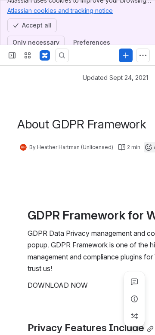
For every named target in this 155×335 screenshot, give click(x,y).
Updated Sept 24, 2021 (115, 77)
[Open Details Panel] (134, 299)
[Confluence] (45, 55)
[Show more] (143, 55)
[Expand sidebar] (12, 55)
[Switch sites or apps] (27, 55)
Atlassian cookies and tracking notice (60, 10)
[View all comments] (134, 282)
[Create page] (134, 316)
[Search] (62, 55)
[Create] (126, 55)
